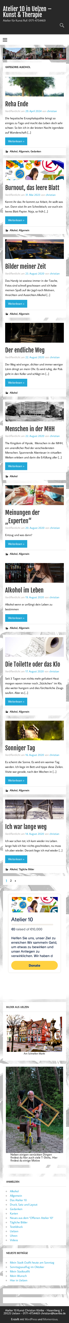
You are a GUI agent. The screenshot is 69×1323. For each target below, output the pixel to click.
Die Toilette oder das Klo (32, 664)
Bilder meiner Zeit (25, 266)
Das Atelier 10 (18, 1200)
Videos (14, 1240)
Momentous (50, 1319)
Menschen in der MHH (30, 429)
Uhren (13, 1235)
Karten (14, 1213)
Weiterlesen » (16, 141)
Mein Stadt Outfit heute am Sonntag (32, 1262)
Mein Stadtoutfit (20, 1271)
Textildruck (16, 1227)
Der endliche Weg (25, 350)
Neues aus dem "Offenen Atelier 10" (31, 1218)
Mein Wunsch (18, 1276)
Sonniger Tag (20, 748)
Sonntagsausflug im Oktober (27, 1267)
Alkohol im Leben (24, 590)
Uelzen (14, 1231)
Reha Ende (16, 104)
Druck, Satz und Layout (23, 1204)
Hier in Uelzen (18, 1280)
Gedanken (36, 151)
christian (52, 111)
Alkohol (13, 151)
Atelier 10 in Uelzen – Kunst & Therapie (27, 12)
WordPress (31, 1319)
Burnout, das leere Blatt (32, 188)
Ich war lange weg (26, 827)
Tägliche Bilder (26, 869)
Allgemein (24, 151)
